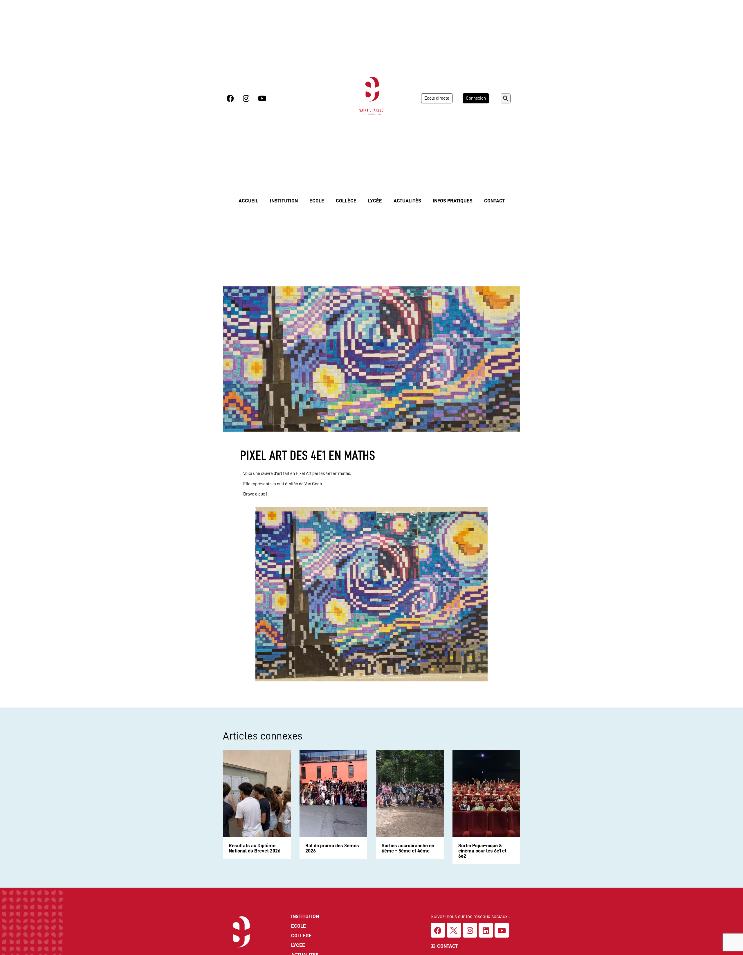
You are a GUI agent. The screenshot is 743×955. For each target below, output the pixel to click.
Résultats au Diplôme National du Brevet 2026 (254, 848)
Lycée (375, 200)
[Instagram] (246, 98)
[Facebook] (230, 98)
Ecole (316, 200)
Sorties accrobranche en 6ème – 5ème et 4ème (408, 848)
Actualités (407, 200)
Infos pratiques (453, 200)
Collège (346, 200)
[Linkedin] (486, 930)
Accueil (248, 200)
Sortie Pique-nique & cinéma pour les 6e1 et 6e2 (482, 851)
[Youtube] (262, 98)
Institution (284, 200)
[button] (505, 98)
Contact (494, 200)
